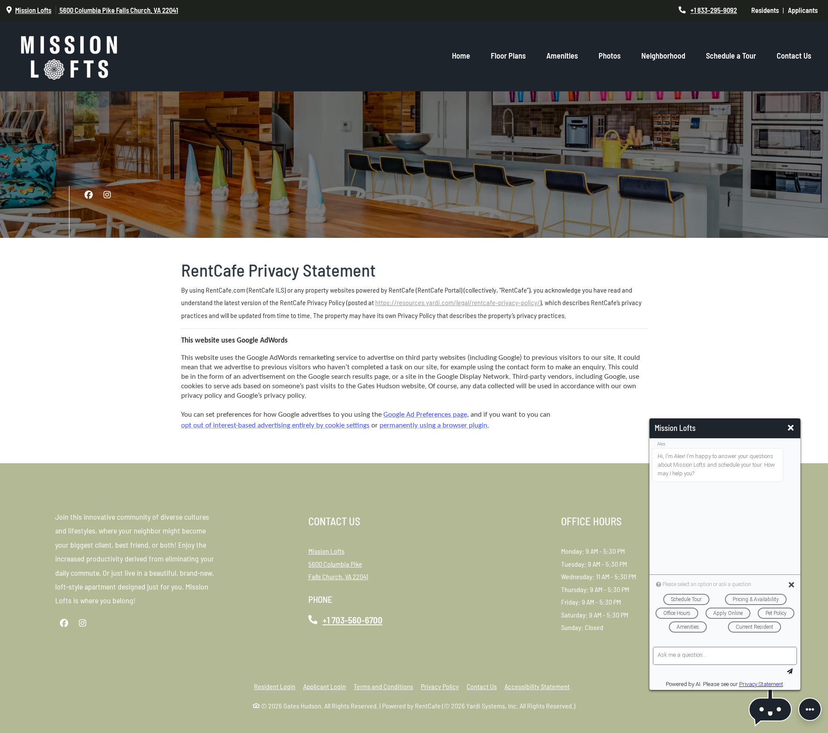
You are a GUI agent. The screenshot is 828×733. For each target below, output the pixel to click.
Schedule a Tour (731, 55)
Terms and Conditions (383, 686)
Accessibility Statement (537, 686)
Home (461, 55)
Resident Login (274, 686)
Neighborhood (663, 55)
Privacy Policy (440, 686)
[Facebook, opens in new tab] (88, 194)
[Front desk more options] (810, 709)
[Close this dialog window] (791, 428)
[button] (770, 709)
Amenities (562, 55)
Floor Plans (508, 55)
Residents (767, 10)
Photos (610, 55)
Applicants (805, 10)
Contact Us (794, 55)
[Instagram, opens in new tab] (107, 194)
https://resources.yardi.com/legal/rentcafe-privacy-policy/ (457, 302)
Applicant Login (324, 686)
